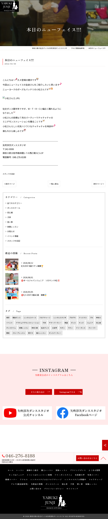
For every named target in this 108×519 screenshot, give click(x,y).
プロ (91, 318)
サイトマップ (72, 488)
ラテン (70, 328)
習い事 (10, 222)
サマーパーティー (55, 323)
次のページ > (98, 183)
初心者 (10, 212)
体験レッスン (12, 226)
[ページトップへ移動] (103, 458)
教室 (66, 323)
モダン (62, 328)
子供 (9, 217)
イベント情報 (12, 236)
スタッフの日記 (9, 174)
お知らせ (11, 231)
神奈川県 (35, 328)
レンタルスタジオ (59, 318)
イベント (9, 323)
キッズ (81, 323)
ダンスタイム (11, 328)
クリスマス (83, 318)
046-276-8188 (19, 157)
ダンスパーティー (55, 333)
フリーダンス (80, 328)
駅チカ (30, 333)
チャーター (92, 328)
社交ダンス (45, 328)
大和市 (54, 328)
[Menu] (103, 6)
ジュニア (90, 323)
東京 (7, 318)
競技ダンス (17, 318)
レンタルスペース (30, 318)
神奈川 (98, 318)
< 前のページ (9, 183)
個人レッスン (41, 333)
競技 (7, 333)
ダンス (73, 323)
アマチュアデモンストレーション (28, 323)
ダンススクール (13, 208)
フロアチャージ (44, 318)
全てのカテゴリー (14, 203)
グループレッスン (19, 333)
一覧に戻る (54, 183)
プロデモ (72, 318)
